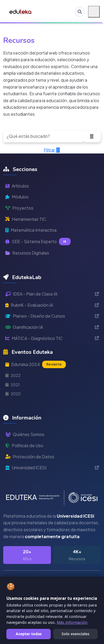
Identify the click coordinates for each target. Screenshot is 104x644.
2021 (15, 384)
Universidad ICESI (29, 467)
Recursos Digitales (30, 253)
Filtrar (50, 150)
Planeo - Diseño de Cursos (39, 316)
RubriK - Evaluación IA (32, 305)
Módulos (20, 197)
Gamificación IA (28, 327)
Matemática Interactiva (34, 230)
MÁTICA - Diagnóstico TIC (37, 338)
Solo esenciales (75, 633)
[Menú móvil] (94, 12)
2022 (16, 375)
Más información (72, 622)
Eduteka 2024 (36, 364)
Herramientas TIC (29, 219)
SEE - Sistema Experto (39, 241)
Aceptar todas (29, 633)
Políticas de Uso (27, 445)
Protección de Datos (33, 456)
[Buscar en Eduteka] (80, 12)
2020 (16, 393)
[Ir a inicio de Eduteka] (20, 12)
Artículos (20, 186)
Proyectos (22, 208)
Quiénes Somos (28, 434)
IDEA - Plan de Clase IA (35, 294)
